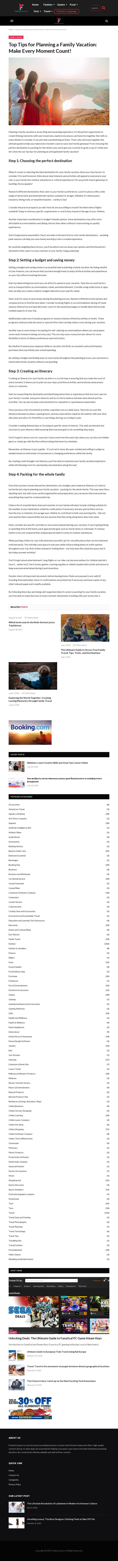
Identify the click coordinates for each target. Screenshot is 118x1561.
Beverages (13, 860)
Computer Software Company (22, 892)
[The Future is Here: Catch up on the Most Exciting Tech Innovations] (16, 1384)
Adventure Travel (16, 809)
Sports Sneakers (16, 1189)
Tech (36, 11)
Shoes (11, 1175)
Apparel (12, 823)
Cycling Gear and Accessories (22, 911)
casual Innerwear (16, 883)
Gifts (11, 1013)
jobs (10, 1050)
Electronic (13, 925)
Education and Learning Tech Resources (27, 920)
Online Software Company (20, 1134)
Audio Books (14, 837)
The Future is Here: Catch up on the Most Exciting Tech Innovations (61, 1381)
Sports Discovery (16, 1185)
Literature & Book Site (19, 1064)
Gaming (12, 999)
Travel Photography (17, 1222)
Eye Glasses (14, 934)
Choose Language (67, 11)
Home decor (14, 1032)
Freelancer (13, 981)
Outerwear (14, 1143)
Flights (12, 957)
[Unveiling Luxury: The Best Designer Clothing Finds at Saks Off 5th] (16, 1522)
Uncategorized (15, 1250)
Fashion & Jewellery (17, 948)
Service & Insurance (18, 1171)
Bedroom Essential (17, 855)
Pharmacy (13, 1148)
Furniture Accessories (18, 990)
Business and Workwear (19, 874)
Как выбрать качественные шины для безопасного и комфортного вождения (64, 780)
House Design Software (19, 1041)
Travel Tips (14, 1236)
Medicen (12, 1078)
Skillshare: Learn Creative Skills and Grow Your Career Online (57, 762)
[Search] (103, 8)
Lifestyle (12, 1059)
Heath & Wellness (17, 1022)
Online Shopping (16, 1129)
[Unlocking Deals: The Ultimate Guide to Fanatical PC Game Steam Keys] (59, 1305)
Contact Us (14, 1475)
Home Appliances (16, 1027)
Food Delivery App (17, 971)
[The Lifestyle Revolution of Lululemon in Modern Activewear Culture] (16, 1507)
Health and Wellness (18, 1018)
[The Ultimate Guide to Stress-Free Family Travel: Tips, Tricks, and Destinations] (85, 628)
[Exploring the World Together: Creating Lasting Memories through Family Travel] (33, 676)
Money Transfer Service (19, 1083)
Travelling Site (15, 1240)
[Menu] (12, 21)
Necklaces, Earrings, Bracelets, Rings (25, 1101)
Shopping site (15, 1180)
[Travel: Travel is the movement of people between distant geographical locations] (16, 1370)
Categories (14, 1480)
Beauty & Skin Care (17, 851)
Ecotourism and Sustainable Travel (24, 916)
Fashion (47, 4)
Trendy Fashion (15, 1245)
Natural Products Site (18, 1097)
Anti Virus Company (18, 818)
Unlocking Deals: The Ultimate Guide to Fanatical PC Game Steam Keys (55, 1338)
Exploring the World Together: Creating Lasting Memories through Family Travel (30, 699)
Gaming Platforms (17, 1008)
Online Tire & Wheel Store (21, 1138)
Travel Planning (15, 1226)
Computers (14, 897)
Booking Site (14, 865)
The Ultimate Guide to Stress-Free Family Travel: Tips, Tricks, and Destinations (83, 651)
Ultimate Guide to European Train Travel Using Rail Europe (56, 1351)
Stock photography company (21, 1194)
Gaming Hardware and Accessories (24, 1004)
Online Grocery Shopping (20, 1110)
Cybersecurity (15, 906)
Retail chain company (18, 1161)
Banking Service (16, 846)
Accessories (14, 804)
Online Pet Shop (16, 1124)
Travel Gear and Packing (19, 1217)
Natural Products (16, 1092)
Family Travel (16, 37)
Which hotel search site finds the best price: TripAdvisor (32, 624)
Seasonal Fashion (16, 1166)
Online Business (16, 1106)
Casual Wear (14, 888)
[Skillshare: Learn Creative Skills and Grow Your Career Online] (16, 766)
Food (73, 4)
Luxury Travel (15, 1069)
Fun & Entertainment (18, 985)
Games (61, 4)
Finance (12, 953)
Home (35, 4)
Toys (11, 1208)
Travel (47, 11)
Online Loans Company (19, 1120)
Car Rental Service (17, 879)
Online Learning (16, 1115)
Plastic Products (16, 1152)
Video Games (15, 1254)
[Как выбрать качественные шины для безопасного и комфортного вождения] (16, 782)
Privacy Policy (15, 1484)
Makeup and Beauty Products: (22, 1073)
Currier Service (15, 902)
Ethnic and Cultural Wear (20, 930)
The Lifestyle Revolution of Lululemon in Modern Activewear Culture (62, 1503)
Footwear (13, 976)
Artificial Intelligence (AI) (20, 828)
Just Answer (14, 1055)
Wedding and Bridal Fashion (21, 1259)
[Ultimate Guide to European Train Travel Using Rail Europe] (16, 1355)
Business (13, 869)
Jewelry (12, 1046)
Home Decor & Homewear (20, 1036)
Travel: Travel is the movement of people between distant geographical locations (68, 1366)
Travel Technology (17, 1231)
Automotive (14, 841)
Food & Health (15, 967)
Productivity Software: (19, 1157)
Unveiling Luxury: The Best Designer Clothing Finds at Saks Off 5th (61, 1519)
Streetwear (14, 1199)
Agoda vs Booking (17, 814)
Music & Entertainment (19, 1087)
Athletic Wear (15, 832)
